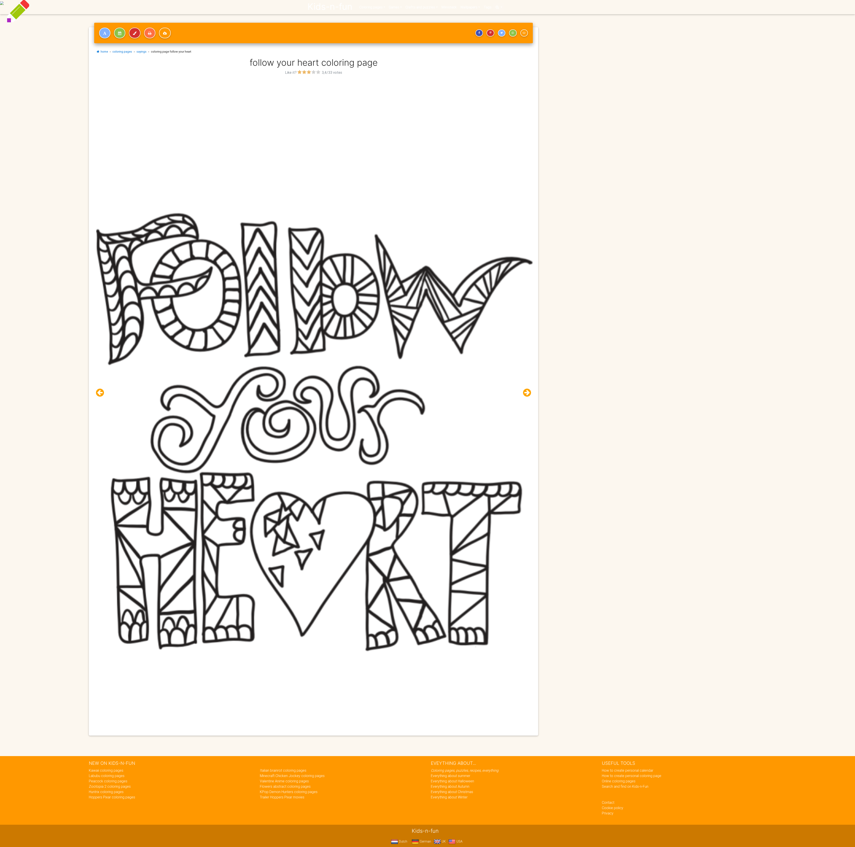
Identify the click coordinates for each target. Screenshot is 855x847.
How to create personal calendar (627, 770)
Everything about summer (450, 775)
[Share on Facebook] (479, 33)
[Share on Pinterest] (490, 33)
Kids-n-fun (329, 7)
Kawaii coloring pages (106, 770)
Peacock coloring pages (108, 781)
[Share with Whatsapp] (513, 33)
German (425, 841)
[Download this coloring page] (165, 33)
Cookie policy (612, 808)
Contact (608, 802)
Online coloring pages (618, 781)
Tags (487, 7)
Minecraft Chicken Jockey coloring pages (292, 775)
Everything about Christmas (452, 792)
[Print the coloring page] (149, 33)
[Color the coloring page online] (134, 33)
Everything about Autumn (450, 786)
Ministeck (449, 7)
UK (443, 841)
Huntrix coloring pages (106, 792)
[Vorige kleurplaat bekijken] (102, 393)
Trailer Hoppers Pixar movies (282, 797)
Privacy (607, 813)
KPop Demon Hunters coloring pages (289, 792)
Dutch (402, 841)
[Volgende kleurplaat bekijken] (525, 393)
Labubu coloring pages (106, 775)
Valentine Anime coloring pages (284, 781)
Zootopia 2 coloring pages (110, 786)
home (103, 51)
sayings (141, 51)
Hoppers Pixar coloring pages (112, 797)
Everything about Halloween (452, 781)
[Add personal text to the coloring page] (104, 33)
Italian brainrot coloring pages (283, 770)
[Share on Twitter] (501, 33)
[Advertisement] (313, 107)
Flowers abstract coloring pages (285, 786)
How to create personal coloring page (631, 775)
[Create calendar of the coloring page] (119, 33)
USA (459, 841)
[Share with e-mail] (524, 33)
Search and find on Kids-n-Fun (625, 786)
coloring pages (122, 51)
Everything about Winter (449, 797)
